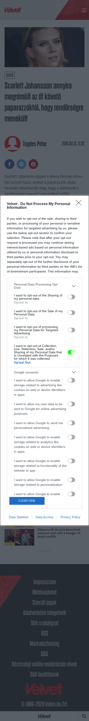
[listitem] (44, 286)
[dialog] (44, 360)
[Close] (80, 204)
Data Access (44, 517)
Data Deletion (19, 517)
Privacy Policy (70, 517)
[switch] (71, 297)
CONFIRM (26, 500)
